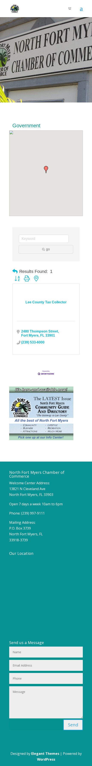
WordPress (46, 759)
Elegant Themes (45, 753)
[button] (46, 169)
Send (73, 725)
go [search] (48, 249)
